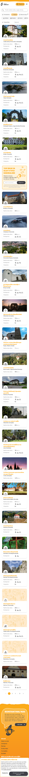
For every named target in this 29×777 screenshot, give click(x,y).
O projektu (4, 751)
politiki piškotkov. (7, 769)
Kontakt (3, 753)
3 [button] (15, 693)
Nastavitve (5, 773)
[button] (23, 693)
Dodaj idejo (4, 748)
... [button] (17, 693)
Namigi (3, 746)
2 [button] (12, 693)
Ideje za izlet (5, 741)
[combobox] (14, 10)
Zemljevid (4, 743)
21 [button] (19, 693)
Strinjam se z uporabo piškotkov (18, 773)
